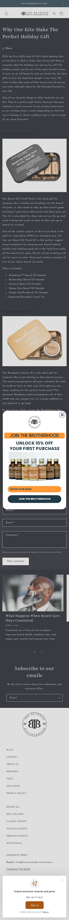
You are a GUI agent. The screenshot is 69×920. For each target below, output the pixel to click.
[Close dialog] (62, 415)
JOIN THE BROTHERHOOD (34, 436)
